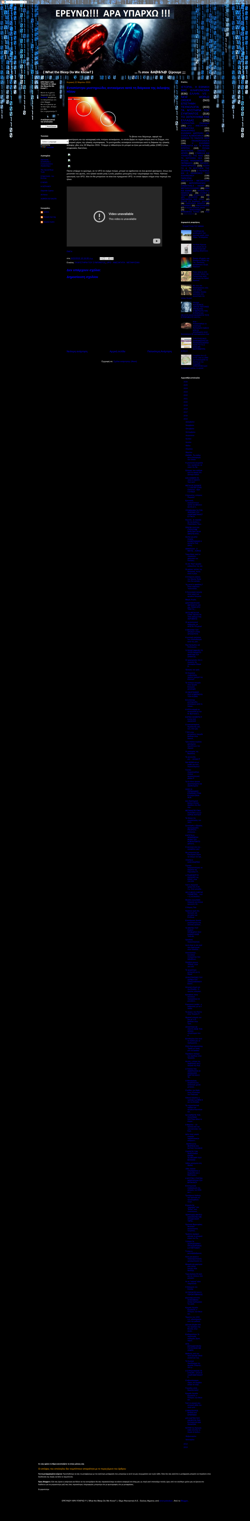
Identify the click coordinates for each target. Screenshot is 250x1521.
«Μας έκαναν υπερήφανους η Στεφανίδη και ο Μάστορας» (192, 1172)
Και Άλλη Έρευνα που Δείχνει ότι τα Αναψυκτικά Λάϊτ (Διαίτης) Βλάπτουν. (200, 248)
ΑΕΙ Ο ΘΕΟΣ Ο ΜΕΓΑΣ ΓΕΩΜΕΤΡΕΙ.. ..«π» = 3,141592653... (194, 894)
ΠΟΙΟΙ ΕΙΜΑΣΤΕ (188, 214)
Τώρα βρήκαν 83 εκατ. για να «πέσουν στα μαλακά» (194, 1276)
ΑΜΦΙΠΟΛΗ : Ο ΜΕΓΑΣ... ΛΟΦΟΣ (193, 550)
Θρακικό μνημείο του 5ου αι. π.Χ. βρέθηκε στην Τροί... (193, 1020)
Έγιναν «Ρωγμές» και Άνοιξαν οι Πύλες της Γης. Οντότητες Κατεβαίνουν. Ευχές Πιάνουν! (201, 262)
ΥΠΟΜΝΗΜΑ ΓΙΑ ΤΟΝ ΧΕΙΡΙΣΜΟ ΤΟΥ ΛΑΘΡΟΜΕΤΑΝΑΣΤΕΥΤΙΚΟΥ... (194, 513)
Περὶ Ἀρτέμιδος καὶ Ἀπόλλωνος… (192, 646)
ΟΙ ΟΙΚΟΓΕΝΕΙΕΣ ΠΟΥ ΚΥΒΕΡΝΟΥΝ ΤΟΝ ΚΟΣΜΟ (194, 694)
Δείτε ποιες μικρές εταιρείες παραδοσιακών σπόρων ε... (192, 1137)
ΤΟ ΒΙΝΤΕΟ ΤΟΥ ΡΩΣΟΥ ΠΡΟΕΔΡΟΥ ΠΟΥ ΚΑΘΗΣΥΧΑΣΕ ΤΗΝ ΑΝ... (193, 932)
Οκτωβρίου (190, 429)
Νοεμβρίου (190, 425)
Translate (50, 147)
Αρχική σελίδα (117, 351)
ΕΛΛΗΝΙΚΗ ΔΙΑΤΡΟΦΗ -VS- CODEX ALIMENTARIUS (195, 134)
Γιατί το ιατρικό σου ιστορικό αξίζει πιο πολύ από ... (193, 1405)
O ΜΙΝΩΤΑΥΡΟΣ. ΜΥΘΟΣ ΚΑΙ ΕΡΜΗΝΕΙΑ (191, 1413)
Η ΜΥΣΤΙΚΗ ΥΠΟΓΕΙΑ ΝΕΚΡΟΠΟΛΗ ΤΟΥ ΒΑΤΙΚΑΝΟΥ (194, 1180)
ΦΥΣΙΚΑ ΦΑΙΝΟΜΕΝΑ (192, 161)
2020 (186, 402)
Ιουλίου (189, 439)
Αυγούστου (190, 435)
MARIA (46, 212)
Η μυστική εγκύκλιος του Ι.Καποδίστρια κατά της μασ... (193, 639)
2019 (186, 405)
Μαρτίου (189, 452)
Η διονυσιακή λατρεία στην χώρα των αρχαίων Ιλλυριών (193, 594)
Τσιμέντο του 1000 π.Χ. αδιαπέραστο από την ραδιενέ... (193, 1319)
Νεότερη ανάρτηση (77, 351)
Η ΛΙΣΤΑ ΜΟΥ (46, 186)
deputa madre (49, 222)
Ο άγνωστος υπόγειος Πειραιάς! (193, 496)
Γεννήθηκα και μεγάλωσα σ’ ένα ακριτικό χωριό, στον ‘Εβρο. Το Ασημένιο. (201, 234)
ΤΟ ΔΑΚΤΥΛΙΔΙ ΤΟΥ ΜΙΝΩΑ (193, 226)
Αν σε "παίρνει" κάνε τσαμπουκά (193, 1283)
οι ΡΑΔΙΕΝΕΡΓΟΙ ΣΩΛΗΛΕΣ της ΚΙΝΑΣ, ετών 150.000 (192, 878)
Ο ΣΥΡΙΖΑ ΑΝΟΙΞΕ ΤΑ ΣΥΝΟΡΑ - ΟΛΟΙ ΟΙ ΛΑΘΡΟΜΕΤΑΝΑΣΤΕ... (194, 1374)
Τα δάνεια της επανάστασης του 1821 (193, 820)
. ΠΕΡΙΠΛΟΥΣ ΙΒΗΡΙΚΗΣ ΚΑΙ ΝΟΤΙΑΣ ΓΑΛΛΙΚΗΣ (193, 1146)
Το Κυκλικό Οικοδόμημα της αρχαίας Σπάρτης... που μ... (193, 1364)
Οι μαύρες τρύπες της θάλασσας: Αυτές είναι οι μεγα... (193, 571)
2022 (186, 395)
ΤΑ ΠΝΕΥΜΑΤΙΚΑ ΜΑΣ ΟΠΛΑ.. (195, 198)
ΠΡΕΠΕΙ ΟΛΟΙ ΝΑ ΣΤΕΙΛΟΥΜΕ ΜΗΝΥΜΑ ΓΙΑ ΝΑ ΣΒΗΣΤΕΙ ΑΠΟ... (193, 531)
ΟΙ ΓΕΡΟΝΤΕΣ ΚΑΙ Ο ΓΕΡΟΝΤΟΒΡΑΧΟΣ (194, 1293)
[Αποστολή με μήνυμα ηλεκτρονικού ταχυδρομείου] (101, 258)
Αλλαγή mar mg (50, 217)
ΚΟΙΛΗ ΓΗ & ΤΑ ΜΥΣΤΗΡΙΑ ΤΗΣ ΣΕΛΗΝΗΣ (195, 168)
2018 (186, 409)
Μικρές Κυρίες (190, 600)
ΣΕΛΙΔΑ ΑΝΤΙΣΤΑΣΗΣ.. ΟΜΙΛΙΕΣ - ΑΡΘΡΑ (195, 150)
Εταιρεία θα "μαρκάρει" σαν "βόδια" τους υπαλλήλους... (192, 1208)
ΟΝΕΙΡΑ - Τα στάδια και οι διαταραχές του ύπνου (193, 457)
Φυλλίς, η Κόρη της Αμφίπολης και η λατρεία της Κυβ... (193, 1063)
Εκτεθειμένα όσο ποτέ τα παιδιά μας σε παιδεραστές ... (193, 1041)
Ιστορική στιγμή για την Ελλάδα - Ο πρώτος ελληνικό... (193, 989)
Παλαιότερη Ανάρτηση (159, 351)
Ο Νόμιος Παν (190, 907)
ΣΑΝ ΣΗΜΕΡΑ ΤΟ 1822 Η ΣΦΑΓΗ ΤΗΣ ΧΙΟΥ (192, 480)
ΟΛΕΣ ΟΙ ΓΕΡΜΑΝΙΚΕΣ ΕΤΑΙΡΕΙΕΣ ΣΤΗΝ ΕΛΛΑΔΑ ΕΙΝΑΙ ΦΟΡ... (193, 793)
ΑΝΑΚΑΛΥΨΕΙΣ (188, 130)
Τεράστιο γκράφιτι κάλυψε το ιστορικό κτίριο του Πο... (193, 1236)
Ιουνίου (189, 442)
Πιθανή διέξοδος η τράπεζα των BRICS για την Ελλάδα (194, 1100)
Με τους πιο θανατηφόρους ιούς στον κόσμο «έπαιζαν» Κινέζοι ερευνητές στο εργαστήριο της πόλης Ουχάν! (194, 292)
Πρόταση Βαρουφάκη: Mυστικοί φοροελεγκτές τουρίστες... (194, 1227)
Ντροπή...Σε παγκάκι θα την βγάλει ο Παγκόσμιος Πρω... (193, 522)
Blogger (184, 1501)
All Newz (44, 195)
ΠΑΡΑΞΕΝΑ (186, 178)
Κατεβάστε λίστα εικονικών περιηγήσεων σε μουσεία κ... (192, 998)
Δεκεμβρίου (190, 422)
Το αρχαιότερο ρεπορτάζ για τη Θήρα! (192, 972)
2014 (186, 1444)
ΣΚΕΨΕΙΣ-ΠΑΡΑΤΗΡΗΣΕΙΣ (195, 164)
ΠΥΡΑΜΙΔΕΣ (186, 206)
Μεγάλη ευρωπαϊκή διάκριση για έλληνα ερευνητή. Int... (194, 902)
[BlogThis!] (103, 258)
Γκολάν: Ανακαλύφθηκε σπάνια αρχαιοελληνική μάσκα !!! (192, 774)
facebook (44, 97)
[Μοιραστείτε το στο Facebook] (109, 258)
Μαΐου (188, 446)
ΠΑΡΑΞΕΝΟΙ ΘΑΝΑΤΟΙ (195, 203)
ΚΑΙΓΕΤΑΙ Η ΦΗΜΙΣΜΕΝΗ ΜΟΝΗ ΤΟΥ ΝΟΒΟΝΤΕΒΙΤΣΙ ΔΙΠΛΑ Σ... (192, 839)
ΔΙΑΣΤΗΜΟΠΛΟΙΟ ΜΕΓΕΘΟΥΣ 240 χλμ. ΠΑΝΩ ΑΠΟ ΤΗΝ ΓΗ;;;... (193, 606)
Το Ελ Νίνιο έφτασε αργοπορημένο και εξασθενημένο (193, 784)
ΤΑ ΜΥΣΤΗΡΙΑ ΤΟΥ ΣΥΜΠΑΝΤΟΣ (90, 262)
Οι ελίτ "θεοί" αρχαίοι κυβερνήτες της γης (194, 565)
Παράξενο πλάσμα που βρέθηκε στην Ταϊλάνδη (193, 1056)
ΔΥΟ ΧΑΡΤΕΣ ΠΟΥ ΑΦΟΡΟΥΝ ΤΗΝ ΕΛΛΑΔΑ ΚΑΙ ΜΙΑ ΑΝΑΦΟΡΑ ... (193, 1421)
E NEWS (44, 182)
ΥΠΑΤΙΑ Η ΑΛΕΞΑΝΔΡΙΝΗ (192, 861)
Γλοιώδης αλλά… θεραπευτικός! (192, 1389)
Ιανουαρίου (190, 1440)
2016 (186, 416)
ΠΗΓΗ (69, 251)
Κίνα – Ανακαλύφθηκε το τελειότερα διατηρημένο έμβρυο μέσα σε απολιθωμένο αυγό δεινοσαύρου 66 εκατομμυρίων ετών (195, 328)
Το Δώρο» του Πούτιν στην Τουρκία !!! (193, 1013)
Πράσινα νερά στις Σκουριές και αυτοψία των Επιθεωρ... (192, 914)
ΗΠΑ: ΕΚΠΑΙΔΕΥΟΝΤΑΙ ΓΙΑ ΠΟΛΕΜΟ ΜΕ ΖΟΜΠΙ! (193, 1347)
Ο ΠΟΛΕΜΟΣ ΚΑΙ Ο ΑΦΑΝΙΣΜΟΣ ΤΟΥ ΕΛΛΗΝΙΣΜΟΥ (195, 173)
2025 (186, 385)
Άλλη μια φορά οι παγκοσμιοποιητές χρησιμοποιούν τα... (194, 1259)
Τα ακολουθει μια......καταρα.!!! (192, 758)
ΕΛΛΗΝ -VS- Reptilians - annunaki (195, 201)
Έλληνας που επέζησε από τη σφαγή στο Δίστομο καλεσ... (193, 473)
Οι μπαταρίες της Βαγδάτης (191, 753)
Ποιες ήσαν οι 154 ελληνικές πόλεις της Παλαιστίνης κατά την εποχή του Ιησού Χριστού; (201, 276)
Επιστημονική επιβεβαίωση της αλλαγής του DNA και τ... (193, 1189)
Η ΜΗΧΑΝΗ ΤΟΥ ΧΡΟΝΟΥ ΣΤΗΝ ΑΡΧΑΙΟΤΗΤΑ (192, 632)
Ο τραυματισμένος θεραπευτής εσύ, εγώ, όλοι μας (192, 727)
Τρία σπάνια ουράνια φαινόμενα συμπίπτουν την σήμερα (193, 745)
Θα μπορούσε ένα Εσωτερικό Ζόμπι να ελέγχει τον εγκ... (193, 855)
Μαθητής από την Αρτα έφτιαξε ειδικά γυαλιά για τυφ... (193, 1356)
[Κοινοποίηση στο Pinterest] (112, 258)
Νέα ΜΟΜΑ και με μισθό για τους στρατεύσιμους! (192, 764)
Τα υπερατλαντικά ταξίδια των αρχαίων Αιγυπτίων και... (193, 1108)
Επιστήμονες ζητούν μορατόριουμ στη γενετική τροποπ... (193, 922)
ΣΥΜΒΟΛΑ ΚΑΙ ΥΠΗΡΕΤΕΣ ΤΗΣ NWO (195, 154)
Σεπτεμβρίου (191, 432)
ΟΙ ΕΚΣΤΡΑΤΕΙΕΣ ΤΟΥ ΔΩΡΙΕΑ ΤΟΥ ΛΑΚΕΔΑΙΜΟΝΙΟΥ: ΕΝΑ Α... (194, 981)
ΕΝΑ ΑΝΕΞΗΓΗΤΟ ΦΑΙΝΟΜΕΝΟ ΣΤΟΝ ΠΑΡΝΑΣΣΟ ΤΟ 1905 (193, 1301)
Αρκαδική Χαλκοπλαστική (192, 941)
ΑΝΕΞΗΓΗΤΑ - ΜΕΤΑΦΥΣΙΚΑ (195, 181)
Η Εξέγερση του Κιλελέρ (191, 1288)
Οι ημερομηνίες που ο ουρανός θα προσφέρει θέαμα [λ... (193, 663)
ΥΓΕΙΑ (207, 212)
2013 (186, 1447)
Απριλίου (189, 449)
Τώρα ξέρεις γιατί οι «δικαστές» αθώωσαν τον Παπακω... (192, 557)
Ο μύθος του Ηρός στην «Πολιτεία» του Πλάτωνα (192, 1092)
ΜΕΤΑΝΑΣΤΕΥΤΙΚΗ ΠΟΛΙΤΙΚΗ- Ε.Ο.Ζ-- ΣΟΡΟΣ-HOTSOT (193, 813)
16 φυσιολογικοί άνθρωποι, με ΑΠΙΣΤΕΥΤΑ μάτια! (193, 624)
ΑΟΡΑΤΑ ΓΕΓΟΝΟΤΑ (49, 199)
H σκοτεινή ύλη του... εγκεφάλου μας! (193, 848)
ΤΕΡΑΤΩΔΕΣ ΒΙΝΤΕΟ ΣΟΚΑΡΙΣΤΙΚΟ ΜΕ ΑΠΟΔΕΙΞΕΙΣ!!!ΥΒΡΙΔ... (193, 1218)
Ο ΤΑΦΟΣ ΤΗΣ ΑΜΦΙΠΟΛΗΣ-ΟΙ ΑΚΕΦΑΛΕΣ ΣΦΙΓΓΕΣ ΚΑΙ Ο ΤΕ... (192, 1073)
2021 (186, 399)
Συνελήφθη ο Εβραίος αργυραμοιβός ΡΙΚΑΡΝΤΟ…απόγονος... (193, 829)
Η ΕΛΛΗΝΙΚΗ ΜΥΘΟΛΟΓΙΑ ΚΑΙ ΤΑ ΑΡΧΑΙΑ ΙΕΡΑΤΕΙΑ (195, 145)
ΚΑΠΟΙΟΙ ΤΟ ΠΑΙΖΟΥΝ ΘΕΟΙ (195, 138)
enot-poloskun (166, 1501)
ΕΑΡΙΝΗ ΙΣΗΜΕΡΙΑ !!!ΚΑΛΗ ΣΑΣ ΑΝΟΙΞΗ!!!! (193, 719)
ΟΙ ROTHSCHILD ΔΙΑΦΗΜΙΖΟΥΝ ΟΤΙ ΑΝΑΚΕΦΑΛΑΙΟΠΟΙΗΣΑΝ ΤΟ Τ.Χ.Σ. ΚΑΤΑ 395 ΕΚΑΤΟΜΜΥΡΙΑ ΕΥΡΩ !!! (194, 345)
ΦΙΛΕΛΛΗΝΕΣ (195, 210)
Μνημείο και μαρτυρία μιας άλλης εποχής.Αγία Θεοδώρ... (193, 1267)
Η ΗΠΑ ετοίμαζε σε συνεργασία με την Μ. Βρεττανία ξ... (193, 712)
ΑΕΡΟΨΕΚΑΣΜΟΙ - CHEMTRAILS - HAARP (195, 184)
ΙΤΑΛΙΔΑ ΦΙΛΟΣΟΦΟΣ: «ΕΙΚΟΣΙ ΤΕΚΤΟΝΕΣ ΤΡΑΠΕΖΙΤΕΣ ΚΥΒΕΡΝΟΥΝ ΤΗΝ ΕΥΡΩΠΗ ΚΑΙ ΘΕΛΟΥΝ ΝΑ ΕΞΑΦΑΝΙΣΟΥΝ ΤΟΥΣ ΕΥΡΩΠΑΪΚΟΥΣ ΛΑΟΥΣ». (195, 310)
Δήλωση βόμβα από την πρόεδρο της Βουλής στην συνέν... (193, 1328)
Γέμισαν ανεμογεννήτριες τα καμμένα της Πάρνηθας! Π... (193, 869)
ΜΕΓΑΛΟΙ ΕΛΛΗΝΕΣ (190, 188)
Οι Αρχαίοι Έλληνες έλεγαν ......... (197, 208)
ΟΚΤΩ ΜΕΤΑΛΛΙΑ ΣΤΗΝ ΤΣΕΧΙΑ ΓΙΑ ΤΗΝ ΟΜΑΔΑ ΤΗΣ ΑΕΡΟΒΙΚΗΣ (193, 616)
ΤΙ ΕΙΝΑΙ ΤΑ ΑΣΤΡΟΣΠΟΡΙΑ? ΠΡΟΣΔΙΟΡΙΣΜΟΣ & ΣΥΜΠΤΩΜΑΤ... (193, 1245)
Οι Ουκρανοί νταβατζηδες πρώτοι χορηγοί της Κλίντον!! (194, 676)
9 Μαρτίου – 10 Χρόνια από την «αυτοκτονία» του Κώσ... (193, 1128)
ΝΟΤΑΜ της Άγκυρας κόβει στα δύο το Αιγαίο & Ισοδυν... (193, 1430)
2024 (186, 388)
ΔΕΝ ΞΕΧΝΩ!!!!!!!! (189, 197)
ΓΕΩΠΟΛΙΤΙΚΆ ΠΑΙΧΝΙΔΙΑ (195, 123)
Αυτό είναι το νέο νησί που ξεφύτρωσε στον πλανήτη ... (193, 947)
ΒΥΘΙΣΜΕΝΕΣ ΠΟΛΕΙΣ (190, 212)
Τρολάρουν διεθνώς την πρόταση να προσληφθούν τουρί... (193, 1199)
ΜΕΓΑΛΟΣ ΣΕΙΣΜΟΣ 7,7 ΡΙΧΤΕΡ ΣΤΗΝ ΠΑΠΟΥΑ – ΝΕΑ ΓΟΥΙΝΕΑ (193, 489)
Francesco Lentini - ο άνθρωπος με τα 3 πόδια (193, 1006)
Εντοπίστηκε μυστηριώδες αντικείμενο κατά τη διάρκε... (193, 703)
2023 (186, 392)
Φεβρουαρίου (191, 1436)
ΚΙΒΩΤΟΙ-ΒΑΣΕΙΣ (202, 206)
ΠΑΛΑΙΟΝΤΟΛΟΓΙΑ (200, 141)
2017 (186, 412)
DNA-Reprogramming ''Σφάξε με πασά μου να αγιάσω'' (194, 1048)
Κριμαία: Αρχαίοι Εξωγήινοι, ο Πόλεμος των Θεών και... (193, 1311)
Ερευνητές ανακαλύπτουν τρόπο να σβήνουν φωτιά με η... (193, 504)
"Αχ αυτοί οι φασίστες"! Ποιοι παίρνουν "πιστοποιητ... (194, 587)
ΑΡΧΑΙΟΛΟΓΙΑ (199, 195)
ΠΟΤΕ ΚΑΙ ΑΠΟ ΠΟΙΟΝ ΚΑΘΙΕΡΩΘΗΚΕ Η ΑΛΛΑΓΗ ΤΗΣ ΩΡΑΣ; (193, 541)
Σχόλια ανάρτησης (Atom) (125, 361)
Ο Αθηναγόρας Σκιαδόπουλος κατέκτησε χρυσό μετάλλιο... (193, 1084)
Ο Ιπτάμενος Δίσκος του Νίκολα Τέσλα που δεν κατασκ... (193, 579)
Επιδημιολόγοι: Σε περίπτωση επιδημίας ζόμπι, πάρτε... (192, 1337)
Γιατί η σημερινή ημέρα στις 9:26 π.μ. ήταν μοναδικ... (194, 887)
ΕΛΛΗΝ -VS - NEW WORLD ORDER (195, 97)
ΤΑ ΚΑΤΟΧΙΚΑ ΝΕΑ (191, 158)
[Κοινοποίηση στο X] (106, 258)
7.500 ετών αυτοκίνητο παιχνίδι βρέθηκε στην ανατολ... (194, 735)
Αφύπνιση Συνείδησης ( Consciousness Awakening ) (47, 163)
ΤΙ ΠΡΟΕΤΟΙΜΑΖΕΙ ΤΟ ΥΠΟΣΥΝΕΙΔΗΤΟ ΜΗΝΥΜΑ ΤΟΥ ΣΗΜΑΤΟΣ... (194, 653)
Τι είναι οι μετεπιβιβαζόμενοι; (193, 1252)
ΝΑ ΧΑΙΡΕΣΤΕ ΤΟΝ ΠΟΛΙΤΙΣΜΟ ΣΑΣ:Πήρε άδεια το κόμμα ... (193, 1118)
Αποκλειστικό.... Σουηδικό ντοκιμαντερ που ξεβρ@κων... (192, 956)
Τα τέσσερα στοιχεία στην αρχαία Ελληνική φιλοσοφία (193, 686)
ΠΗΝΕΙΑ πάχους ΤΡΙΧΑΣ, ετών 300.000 (191, 964)
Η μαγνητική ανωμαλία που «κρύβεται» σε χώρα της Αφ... (194, 465)
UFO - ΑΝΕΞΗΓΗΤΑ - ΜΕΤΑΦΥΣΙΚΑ (123, 262)
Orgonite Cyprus (47, 191)
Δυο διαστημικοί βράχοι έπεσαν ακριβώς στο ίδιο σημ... (193, 804)
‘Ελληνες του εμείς (192, 670)
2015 (186, 419)
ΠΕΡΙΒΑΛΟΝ (187, 163)
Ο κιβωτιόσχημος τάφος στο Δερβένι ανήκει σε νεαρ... (193, 1382)
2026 (186, 382)
